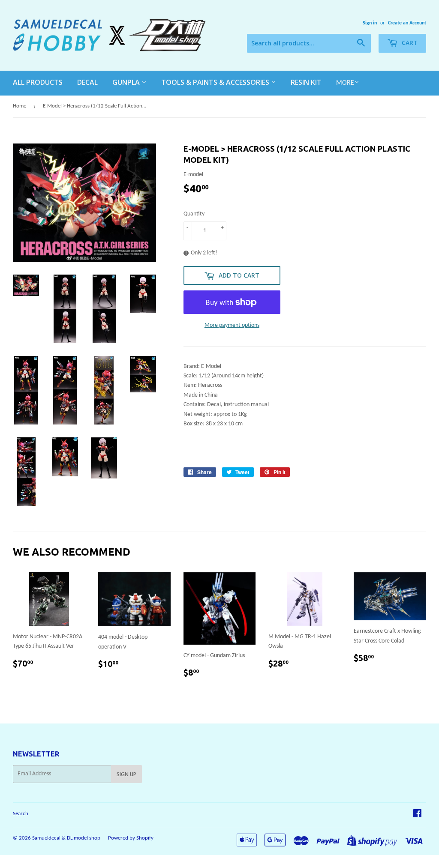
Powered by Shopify (130, 838)
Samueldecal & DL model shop (66, 838)
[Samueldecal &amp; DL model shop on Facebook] (417, 815)
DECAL (87, 82)
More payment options (231, 325)
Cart (409, 43)
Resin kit (306, 82)
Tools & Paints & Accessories (216, 82)
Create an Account (407, 23)
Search (20, 813)
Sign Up (126, 774)
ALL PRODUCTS (38, 82)
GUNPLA (126, 82)
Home (19, 106)
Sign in (370, 23)
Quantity (193, 214)
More (345, 83)
